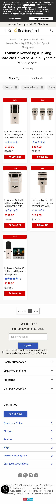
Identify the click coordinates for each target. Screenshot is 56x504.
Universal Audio (31, 87)
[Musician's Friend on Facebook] (20, 475)
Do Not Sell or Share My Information (18, 485)
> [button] (19, 39)
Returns (8, 439)
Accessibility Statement (14, 494)
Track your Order (13, 423)
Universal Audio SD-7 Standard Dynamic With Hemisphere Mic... (14, 134)
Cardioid (9, 87)
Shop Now (43, 24)
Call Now (17, 413)
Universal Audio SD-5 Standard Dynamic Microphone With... (14, 203)
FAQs (6, 447)
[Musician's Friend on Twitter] (25, 475)
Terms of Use (19, 14)
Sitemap (47, 491)
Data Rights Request (44, 485)
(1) (20, 279)
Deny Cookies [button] (15, 19)
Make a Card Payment (15, 455)
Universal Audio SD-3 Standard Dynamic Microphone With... (42, 134)
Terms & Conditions (38, 488)
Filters (11, 78)
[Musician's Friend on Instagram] (36, 475)
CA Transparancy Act (32, 491)
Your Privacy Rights (13, 491)
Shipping (8, 431)
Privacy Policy (29, 5)
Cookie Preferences (34, 14)
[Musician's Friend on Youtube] (30, 475)
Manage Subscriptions (16, 463)
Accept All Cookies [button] (41, 19)
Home (13, 39)
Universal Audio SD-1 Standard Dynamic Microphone (14, 271)
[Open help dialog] (5, 489)
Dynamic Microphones (33, 39)
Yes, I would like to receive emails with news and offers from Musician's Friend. (26, 352)
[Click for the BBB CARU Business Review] (28, 499)
